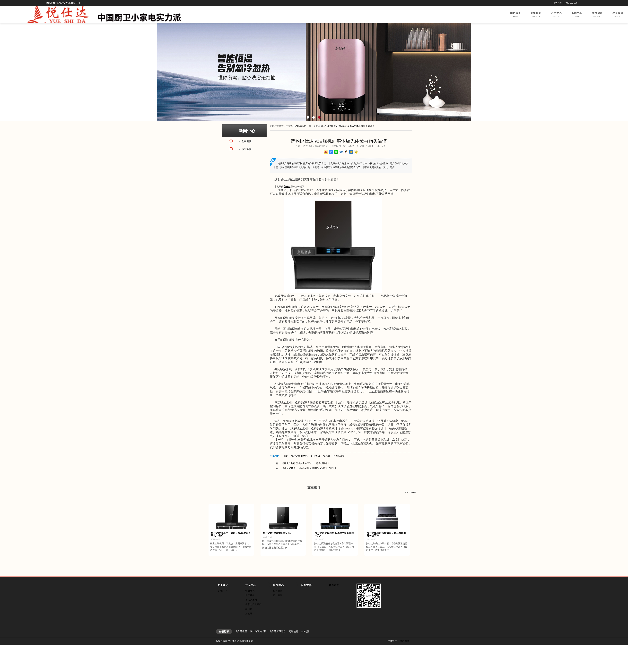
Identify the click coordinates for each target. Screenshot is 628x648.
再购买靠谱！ (340, 456)
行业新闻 (277, 595)
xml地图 (305, 631)
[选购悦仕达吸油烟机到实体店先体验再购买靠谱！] (331, 292)
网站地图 (293, 631)
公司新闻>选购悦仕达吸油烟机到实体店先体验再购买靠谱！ (344, 126)
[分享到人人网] (341, 152)
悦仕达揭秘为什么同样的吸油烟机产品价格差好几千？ (309, 468)
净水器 (248, 609)
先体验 (326, 456)
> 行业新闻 (245, 149)
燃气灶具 (250, 595)
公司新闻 (277, 590)
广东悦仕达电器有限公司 (298, 126)
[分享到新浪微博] (326, 152)
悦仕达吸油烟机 (299, 456)
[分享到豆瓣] (336, 152)
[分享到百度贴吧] (331, 152)
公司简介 (222, 590)
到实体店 (315, 456)
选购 (286, 456)
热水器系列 (251, 600)
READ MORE (410, 492)
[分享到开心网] (356, 152)
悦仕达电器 (241, 631)
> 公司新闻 (245, 141)
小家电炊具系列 (253, 604)
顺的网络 (404, 641)
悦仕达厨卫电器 (278, 631)
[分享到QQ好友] (346, 152)
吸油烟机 (250, 590)
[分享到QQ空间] (351, 152)
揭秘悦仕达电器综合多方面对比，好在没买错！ (306, 463)
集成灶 (248, 613)
